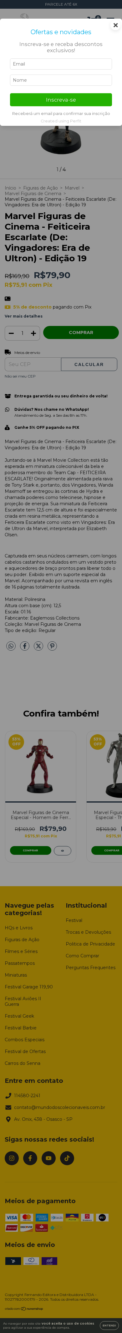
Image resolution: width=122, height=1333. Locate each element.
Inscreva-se (61, 100)
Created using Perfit (61, 121)
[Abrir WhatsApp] (106, 1317)
